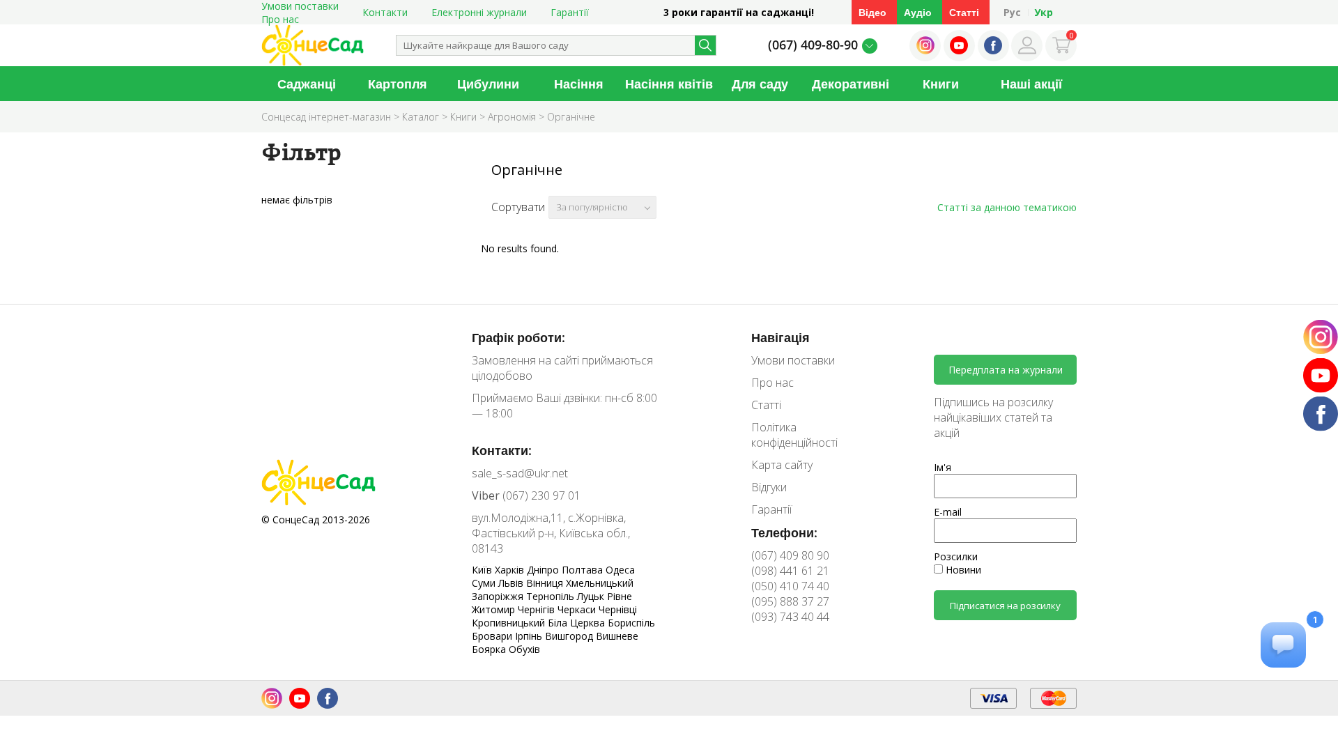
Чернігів (538, 609)
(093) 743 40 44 (790, 616)
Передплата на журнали (1005, 369)
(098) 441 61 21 (790, 570)
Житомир (495, 609)
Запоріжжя (499, 596)
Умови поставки (793, 360)
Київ (483, 569)
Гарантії (570, 12)
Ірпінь (530, 636)
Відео (872, 12)
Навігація (780, 337)
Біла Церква (578, 622)
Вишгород (570, 636)
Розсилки (956, 556)
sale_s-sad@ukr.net (520, 473)
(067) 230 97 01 (526, 495)
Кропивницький (510, 622)
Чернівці (618, 609)
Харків (511, 569)
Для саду (760, 83)
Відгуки (769, 487)
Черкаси (578, 609)
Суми (485, 583)
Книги (941, 83)
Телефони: (784, 532)
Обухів (524, 649)
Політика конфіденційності (794, 435)
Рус (1012, 12)
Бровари (493, 636)
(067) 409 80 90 (790, 555)
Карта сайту (782, 464)
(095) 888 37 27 (790, 601)
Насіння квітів (669, 83)
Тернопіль (551, 596)
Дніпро (544, 569)
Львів (512, 583)
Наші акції (1031, 83)
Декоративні (850, 83)
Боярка (490, 649)
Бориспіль (631, 622)
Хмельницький (599, 583)
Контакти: (502, 450)
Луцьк (592, 596)
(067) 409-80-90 (813, 44)
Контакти (385, 12)
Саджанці (306, 83)
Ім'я (942, 467)
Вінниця (546, 583)
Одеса (620, 569)
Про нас (280, 19)
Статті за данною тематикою (1007, 207)
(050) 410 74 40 (790, 586)
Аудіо (918, 12)
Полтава (584, 569)
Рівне (619, 596)
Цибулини (488, 83)
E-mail (948, 511)
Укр (1043, 12)
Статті (964, 12)
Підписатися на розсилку (1005, 605)
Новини (962, 569)
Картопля (397, 83)
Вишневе (617, 636)
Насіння (578, 83)
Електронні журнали (479, 12)
